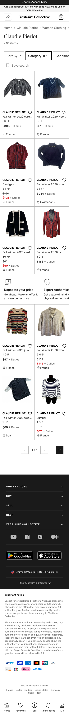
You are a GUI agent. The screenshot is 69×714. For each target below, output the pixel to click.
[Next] (44, 450)
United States (41, 690)
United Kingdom (24, 690)
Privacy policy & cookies (33, 583)
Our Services (16, 486)
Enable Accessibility (34, 2)
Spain (31, 692)
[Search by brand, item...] (8, 17)
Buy (9, 496)
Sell (9, 505)
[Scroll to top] (59, 450)
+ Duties (15, 126)
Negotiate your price (18, 289)
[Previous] (25, 450)
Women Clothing (54, 27)
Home (8, 27)
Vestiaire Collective (23, 524)
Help (9, 515)
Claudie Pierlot (27, 27)
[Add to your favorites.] (30, 112)
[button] (61, 17)
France (9, 690)
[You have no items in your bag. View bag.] (61, 17)
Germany (55, 690)
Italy (39, 692)
